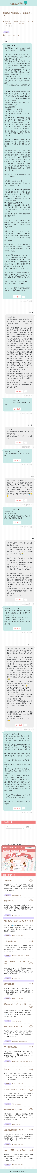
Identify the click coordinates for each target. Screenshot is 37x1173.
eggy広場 (16, 3)
